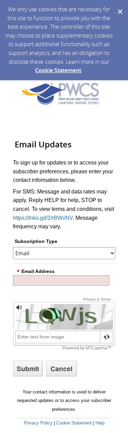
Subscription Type (36, 241)
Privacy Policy (38, 422)
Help (100, 422)
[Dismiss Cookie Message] (119, 6)
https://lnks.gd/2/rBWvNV (43, 218)
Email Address (38, 271)
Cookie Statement (58, 70)
